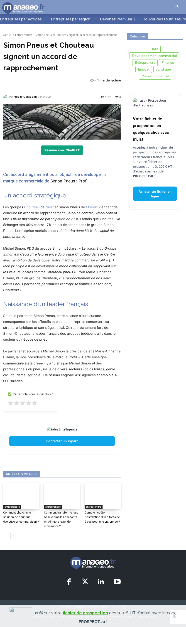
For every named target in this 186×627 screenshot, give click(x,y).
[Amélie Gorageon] (6, 97)
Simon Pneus (63, 181)
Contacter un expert (62, 441)
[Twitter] (85, 582)
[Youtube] (117, 582)
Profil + (85, 181)
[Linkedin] (101, 582)
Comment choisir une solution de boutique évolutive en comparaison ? (21, 517)
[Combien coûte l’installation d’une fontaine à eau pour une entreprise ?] (103, 496)
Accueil (7, 35)
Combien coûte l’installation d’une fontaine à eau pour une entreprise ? (102, 517)
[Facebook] (69, 582)
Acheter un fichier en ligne (155, 193)
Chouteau (32, 207)
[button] (177, 7)
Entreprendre (23, 35)
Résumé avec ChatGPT (62, 150)
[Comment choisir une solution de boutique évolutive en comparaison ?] (21, 496)
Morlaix (92, 207)
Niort (50, 207)
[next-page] (13, 536)
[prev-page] (6, 536)
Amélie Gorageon (25, 96)
